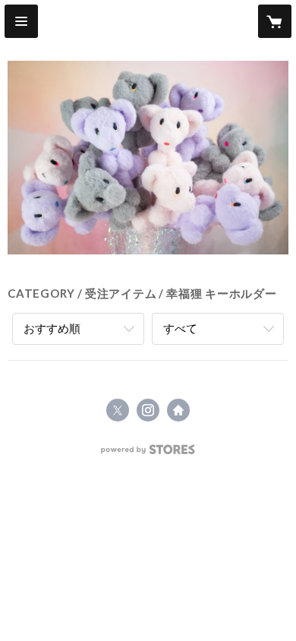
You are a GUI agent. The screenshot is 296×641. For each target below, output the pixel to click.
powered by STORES (148, 453)
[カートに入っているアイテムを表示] (274, 21)
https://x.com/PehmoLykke (117, 410)
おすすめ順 (52, 328)
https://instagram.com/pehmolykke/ (148, 410)
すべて (180, 328)
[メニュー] (21, 21)
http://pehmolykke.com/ (178, 410)
